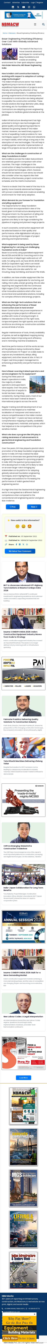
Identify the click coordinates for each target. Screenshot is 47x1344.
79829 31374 (20, 1309)
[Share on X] (23, 544)
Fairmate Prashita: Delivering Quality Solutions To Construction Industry (21, 720)
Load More (23, 1078)
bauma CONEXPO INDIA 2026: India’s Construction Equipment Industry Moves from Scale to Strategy (23, 634)
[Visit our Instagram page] (29, 7)
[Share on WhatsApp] (27, 544)
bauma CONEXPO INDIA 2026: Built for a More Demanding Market (22, 973)
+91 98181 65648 (10, 1309)
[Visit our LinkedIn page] (12, 7)
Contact (7, 2)
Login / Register (37, 2)
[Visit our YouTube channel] (23, 7)
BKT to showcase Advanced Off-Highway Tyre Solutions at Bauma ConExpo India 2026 (23, 588)
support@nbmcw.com (12, 1312)
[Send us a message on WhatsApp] (34, 7)
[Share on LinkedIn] (19, 544)
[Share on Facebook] (16, 544)
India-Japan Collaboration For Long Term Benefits (23, 889)
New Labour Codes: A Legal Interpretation (23, 1016)
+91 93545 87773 (34, 1309)
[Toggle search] (43, 24)
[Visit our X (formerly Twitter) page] (18, 7)
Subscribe (25, 2)
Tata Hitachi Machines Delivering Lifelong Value (23, 762)
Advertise (16, 2)
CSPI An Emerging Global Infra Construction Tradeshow (18, 847)
